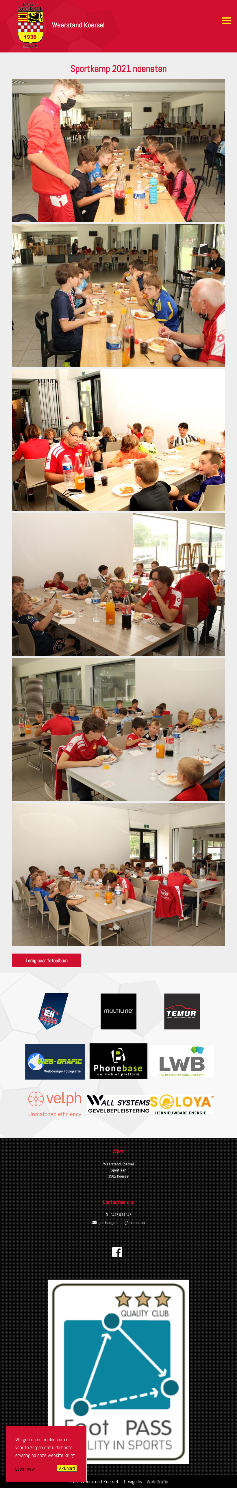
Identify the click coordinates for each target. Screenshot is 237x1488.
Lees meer (25, 1468)
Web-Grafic (156, 1481)
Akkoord (67, 1468)
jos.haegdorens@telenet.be (122, 1222)
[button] (118, 220)
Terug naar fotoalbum (46, 960)
